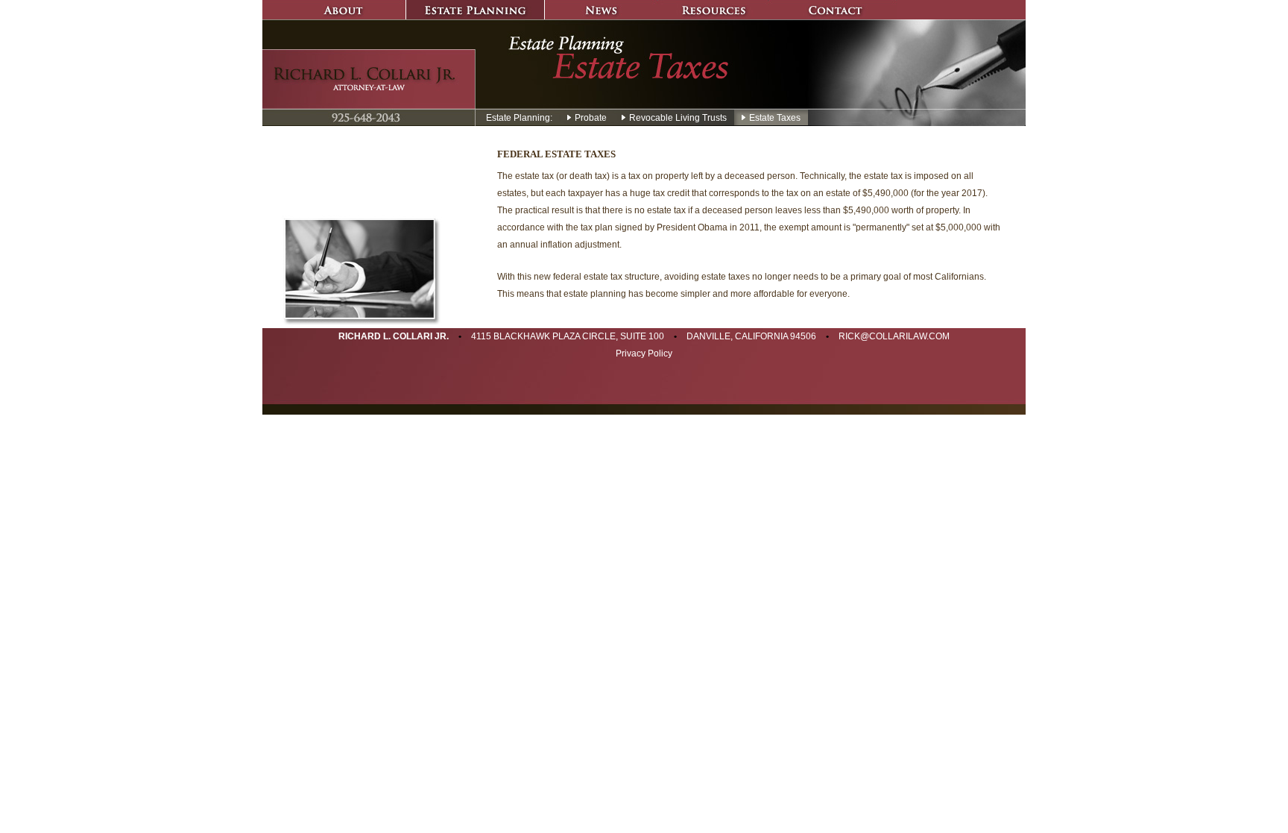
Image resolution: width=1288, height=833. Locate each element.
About (333, 9)
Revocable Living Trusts (677, 118)
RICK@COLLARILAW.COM (894, 336)
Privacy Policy (644, 353)
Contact (832, 9)
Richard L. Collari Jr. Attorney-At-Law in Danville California (369, 79)
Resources (712, 9)
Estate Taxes (774, 118)
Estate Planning (475, 9)
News (601, 9)
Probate (589, 118)
